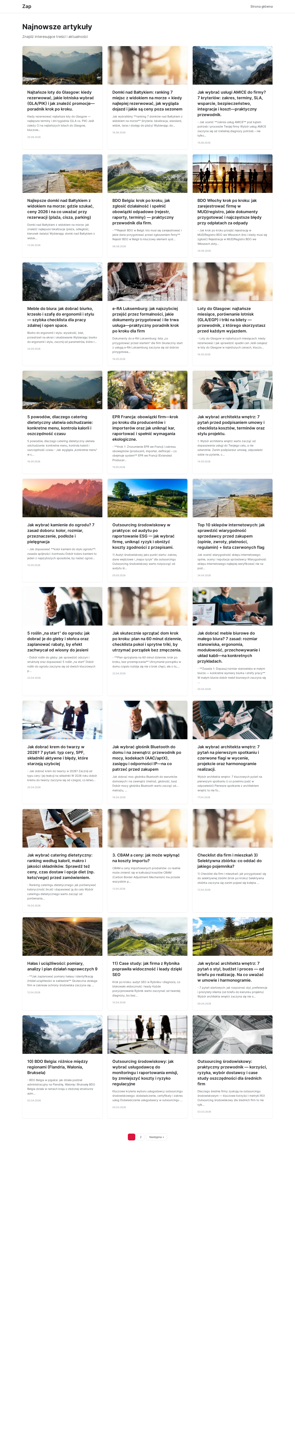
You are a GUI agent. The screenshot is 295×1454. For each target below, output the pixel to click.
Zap (26, 6)
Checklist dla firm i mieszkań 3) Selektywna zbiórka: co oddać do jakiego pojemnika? (229, 861)
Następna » (156, 1137)
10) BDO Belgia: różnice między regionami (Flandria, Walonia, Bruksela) (57, 1067)
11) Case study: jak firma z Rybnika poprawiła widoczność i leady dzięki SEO (147, 969)
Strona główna (261, 6)
